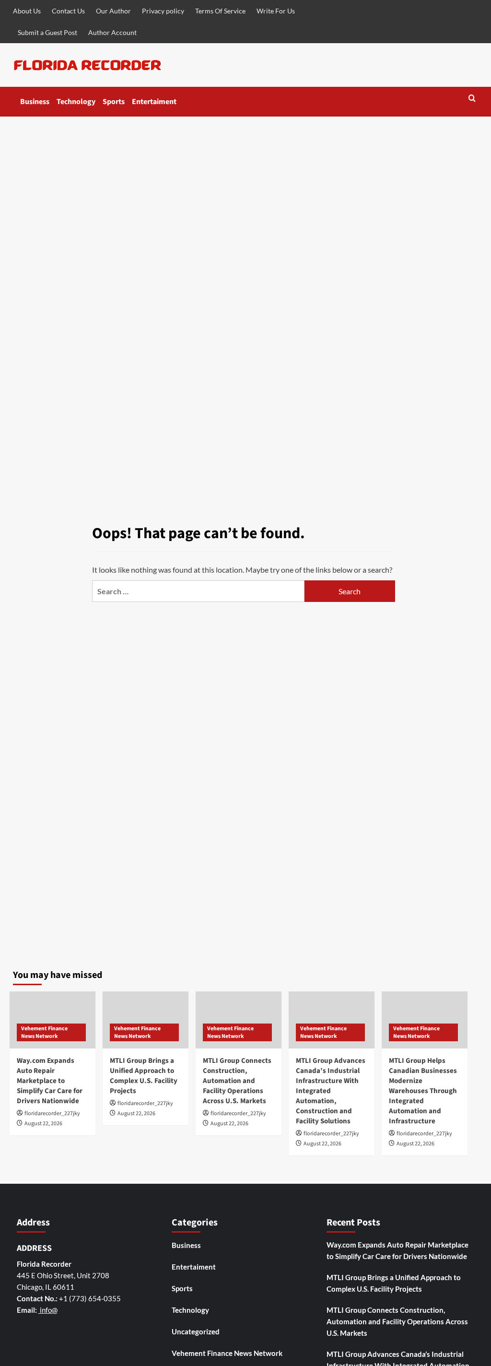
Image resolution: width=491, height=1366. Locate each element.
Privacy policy (163, 11)
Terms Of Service (220, 11)
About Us (27, 11)
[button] (472, 99)
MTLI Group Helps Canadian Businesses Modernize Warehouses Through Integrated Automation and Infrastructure (423, 1091)
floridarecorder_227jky (52, 1113)
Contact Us (68, 11)
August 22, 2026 (43, 1123)
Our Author (113, 11)
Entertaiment (154, 101)
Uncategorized (196, 1331)
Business (34, 101)
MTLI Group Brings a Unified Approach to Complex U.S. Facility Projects (143, 1076)
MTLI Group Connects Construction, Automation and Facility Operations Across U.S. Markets (237, 1081)
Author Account (112, 32)
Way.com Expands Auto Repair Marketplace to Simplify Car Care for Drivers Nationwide (49, 1081)
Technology (76, 101)
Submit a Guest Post (47, 32)
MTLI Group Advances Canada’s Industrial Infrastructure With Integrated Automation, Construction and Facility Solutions (330, 1091)
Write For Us (276, 11)
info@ (48, 1310)
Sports (114, 101)
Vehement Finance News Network (44, 1032)
